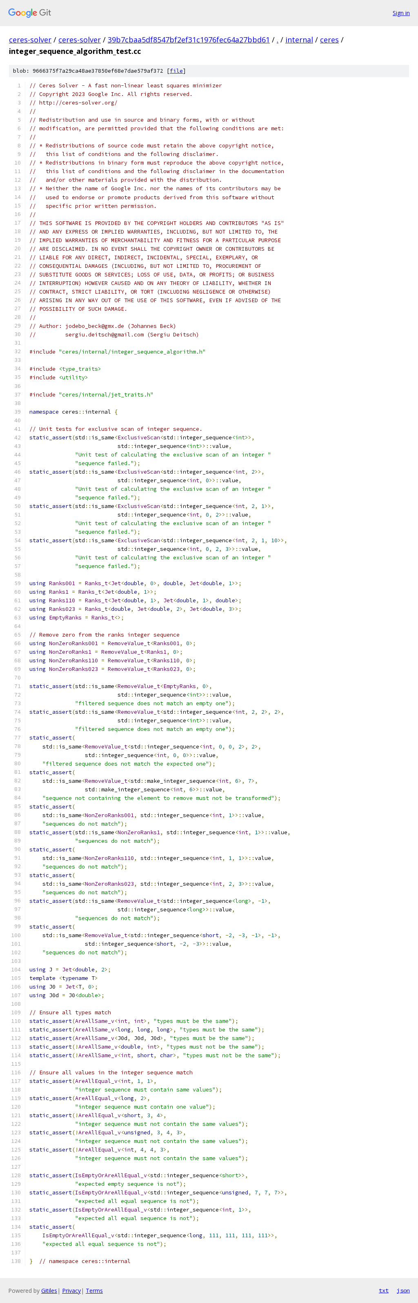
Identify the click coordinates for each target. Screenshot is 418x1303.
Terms (94, 1290)
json (403, 1290)
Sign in (401, 13)
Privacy (71, 1290)
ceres (329, 40)
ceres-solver (30, 40)
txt (384, 1290)
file (176, 70)
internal (299, 40)
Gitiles (49, 1290)
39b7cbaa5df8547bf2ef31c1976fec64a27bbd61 (189, 40)
